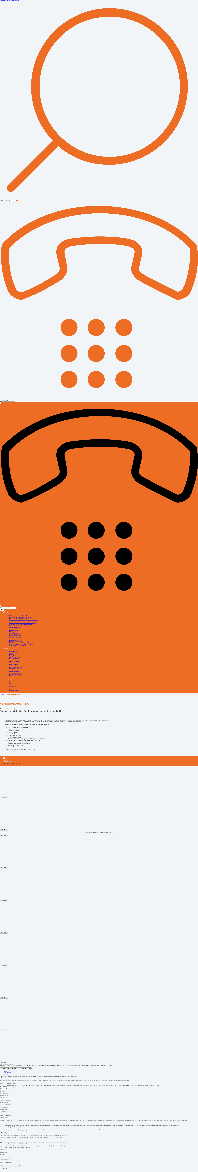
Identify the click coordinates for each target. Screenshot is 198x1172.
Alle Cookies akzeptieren (25, 1068)
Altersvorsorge (12, 665)
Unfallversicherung (14, 671)
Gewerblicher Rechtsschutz (16, 634)
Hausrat (11, 654)
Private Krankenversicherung (16, 675)
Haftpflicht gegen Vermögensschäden (18, 618)
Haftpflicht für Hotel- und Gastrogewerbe (19, 643)
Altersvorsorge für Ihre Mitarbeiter (17, 645)
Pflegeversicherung (14, 673)
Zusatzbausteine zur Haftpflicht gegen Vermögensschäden (23, 620)
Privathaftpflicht (13, 651)
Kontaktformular (13, 686)
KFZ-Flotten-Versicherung (15, 641)
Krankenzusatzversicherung (16, 674)
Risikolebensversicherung (15, 637)
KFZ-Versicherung (13, 640)
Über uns (11, 681)
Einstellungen (13, 1068)
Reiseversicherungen (14, 661)
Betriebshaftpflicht (13, 630)
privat (10, 683)
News (10, 689)
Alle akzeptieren (18, 1165)
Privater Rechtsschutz (14, 657)
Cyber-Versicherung (14, 633)
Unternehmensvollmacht (15, 635)
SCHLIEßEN (4, 797)
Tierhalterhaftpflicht (14, 653)
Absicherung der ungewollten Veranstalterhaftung (21, 624)
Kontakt (5, 758)
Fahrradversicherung (14, 660)
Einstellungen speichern (6, 1165)
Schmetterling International (9, 692)
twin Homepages (4, 764)
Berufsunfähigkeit (13, 664)
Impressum (5, 760)
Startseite (2, 694)
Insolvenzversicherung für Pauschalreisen (19, 615)
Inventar (11, 631)
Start (4, 611)
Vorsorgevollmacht (13, 668)
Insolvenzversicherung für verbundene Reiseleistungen (22, 623)
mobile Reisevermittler (14, 627)
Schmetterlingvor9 (13, 690)
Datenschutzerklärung (8, 761)
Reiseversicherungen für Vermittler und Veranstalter (21, 644)
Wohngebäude (12, 656)
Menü (2, 609)
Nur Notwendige (5, 1068)
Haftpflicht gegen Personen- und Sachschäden (20, 617)
